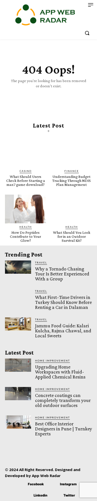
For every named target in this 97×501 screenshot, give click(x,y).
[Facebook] (20, 484)
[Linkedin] (26, 495)
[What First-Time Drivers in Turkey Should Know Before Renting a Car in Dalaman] (18, 295)
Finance (71, 170)
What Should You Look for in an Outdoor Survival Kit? (71, 236)
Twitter (69, 495)
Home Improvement (52, 360)
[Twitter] (56, 495)
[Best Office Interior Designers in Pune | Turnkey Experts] (18, 422)
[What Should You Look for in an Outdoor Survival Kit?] (71, 209)
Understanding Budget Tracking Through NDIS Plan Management (71, 180)
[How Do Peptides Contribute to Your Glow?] (25, 209)
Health (25, 226)
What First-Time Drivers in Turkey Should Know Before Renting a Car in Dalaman (63, 302)
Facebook (36, 484)
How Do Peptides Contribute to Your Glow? (25, 236)
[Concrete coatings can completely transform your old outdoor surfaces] (18, 393)
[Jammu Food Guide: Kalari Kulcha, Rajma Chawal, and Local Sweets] (18, 324)
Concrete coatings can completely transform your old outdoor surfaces (63, 400)
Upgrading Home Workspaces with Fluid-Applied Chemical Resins (60, 371)
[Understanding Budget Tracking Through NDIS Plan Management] (71, 152)
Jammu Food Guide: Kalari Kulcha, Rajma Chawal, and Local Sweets (63, 330)
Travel (41, 262)
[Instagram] (52, 484)
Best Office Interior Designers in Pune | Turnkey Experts (63, 428)
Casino (26, 170)
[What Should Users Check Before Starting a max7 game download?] (25, 152)
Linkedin (40, 495)
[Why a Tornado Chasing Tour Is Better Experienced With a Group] (18, 267)
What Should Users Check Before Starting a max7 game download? (25, 180)
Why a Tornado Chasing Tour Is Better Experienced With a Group (62, 273)
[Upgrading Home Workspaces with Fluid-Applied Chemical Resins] (18, 365)
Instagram (68, 484)
